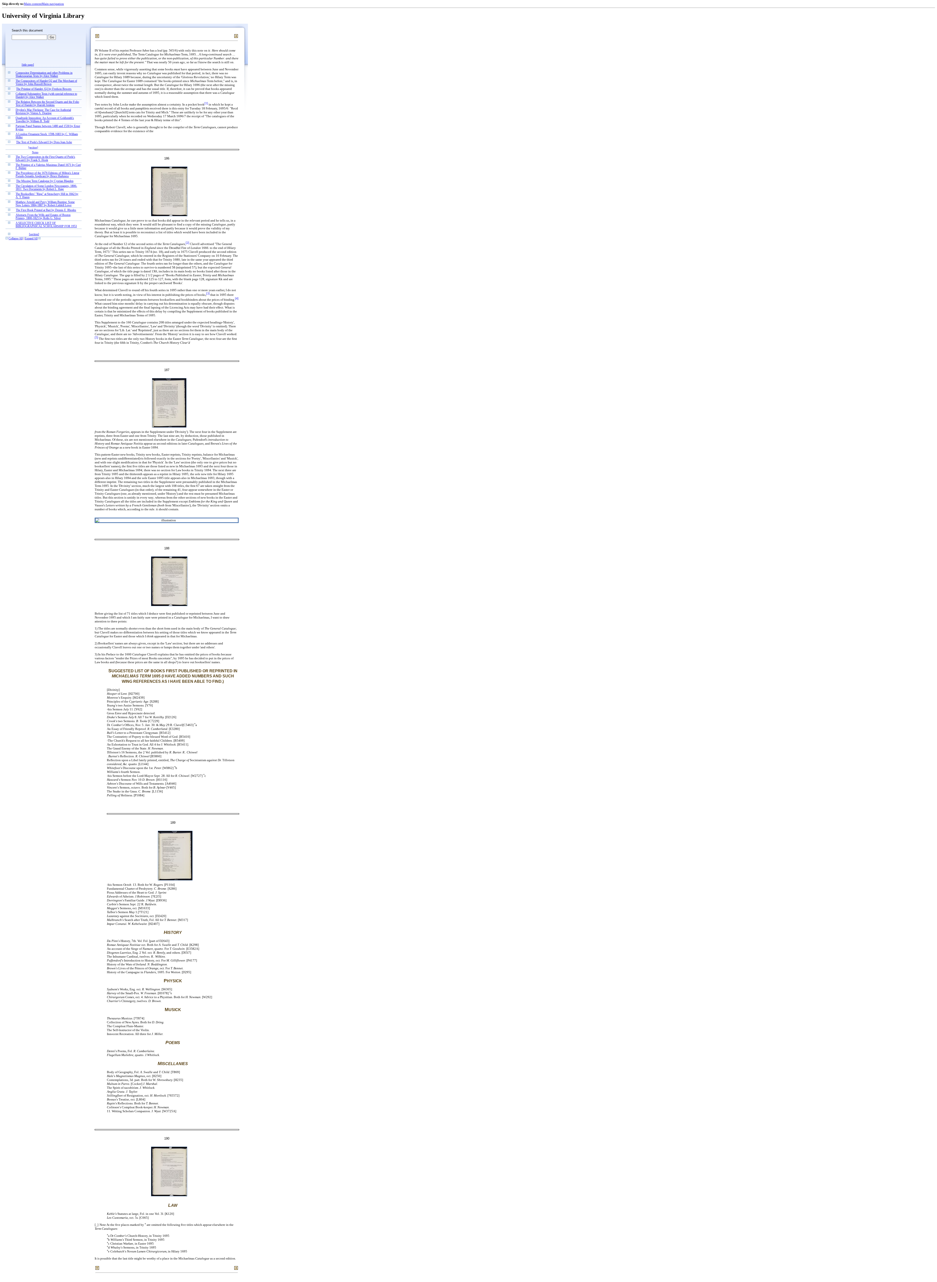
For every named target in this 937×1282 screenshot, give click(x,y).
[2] (187, 243)
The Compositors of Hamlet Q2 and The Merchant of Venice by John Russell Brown (46, 82)
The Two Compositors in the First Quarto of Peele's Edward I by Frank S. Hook (45, 158)
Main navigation (53, 4)
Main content (33, 4)
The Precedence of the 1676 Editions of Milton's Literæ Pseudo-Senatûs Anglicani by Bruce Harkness (47, 174)
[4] (236, 298)
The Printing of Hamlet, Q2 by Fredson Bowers (43, 89)
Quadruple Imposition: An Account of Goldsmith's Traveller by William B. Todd (45, 120)
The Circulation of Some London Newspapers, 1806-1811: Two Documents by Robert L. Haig (46, 187)
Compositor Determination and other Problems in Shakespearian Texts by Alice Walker (44, 74)
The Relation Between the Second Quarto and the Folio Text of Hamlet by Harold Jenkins (47, 103)
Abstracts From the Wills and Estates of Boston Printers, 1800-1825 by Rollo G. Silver (43, 217)
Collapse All (16, 238)
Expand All (31, 238)
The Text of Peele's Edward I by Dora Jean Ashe (44, 142)
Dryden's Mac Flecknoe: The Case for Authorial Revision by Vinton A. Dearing (43, 111)
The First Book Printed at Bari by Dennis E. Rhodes (46, 210)
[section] (33, 147)
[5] (96, 337)
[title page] (28, 64)
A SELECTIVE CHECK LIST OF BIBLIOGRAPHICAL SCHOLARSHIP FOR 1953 (46, 225)
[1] (206, 103)
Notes (35, 152)
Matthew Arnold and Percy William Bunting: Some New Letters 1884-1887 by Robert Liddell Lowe (45, 204)
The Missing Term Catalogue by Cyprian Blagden (44, 181)
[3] (208, 293)
